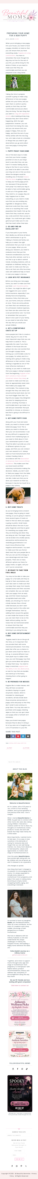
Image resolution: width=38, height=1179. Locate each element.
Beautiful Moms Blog (19, 16)
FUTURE (26, 748)
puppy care (17, 743)
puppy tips (23, 743)
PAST (9, 748)
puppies (11, 743)
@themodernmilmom (19, 955)
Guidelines (18, 461)
